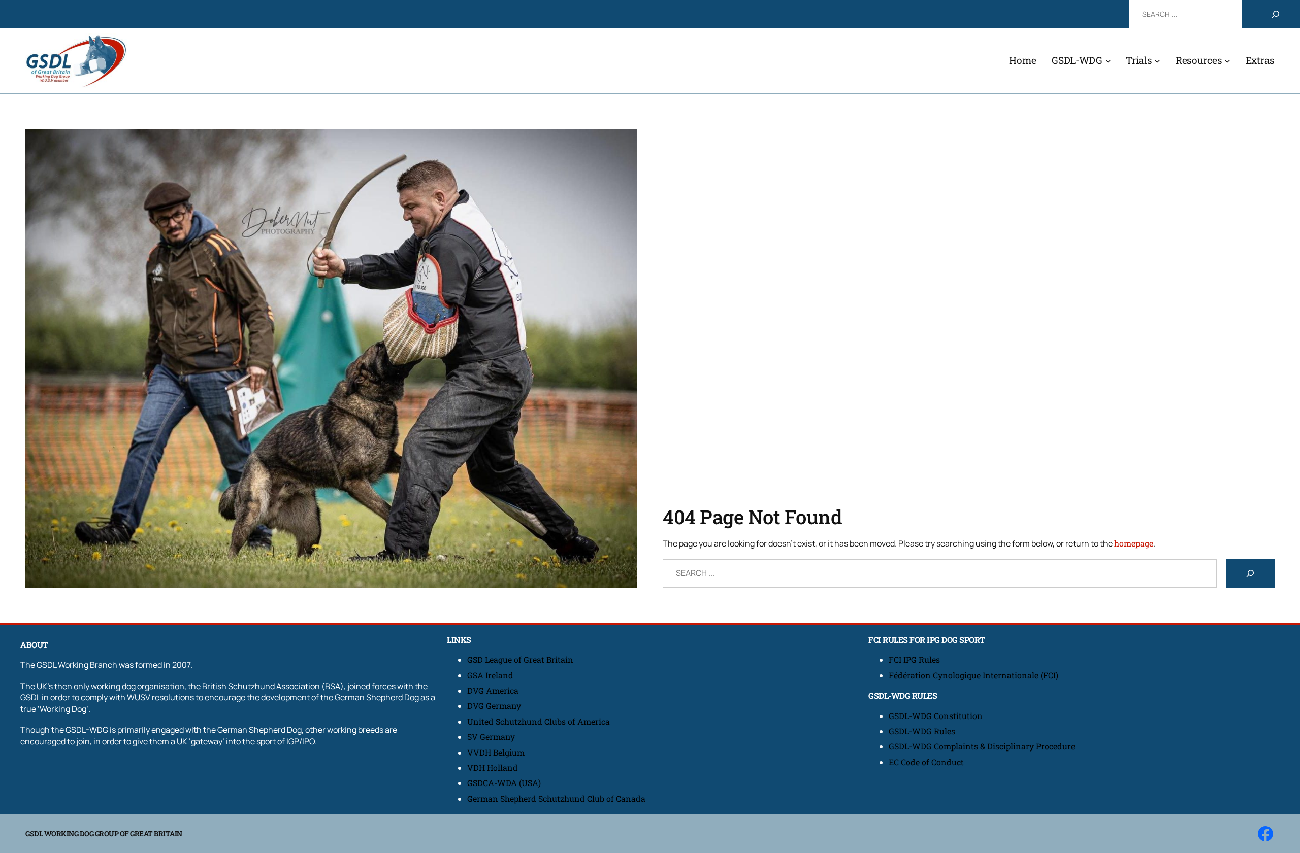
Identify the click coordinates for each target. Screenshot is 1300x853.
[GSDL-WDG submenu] (1108, 61)
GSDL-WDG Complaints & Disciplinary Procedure (982, 746)
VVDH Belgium (496, 752)
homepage (1133, 543)
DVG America (492, 690)
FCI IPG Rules (914, 659)
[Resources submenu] (1227, 61)
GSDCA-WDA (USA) (504, 782)
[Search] (1275, 14)
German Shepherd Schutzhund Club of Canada (556, 798)
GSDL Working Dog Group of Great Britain (103, 833)
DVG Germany (494, 705)
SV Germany (491, 736)
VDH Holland (492, 767)
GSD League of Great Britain (520, 659)
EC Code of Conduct (926, 762)
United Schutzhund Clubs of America (538, 721)
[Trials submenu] (1157, 61)
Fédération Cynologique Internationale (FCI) (973, 675)
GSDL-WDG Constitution (936, 715)
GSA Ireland (491, 675)
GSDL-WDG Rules (922, 731)
